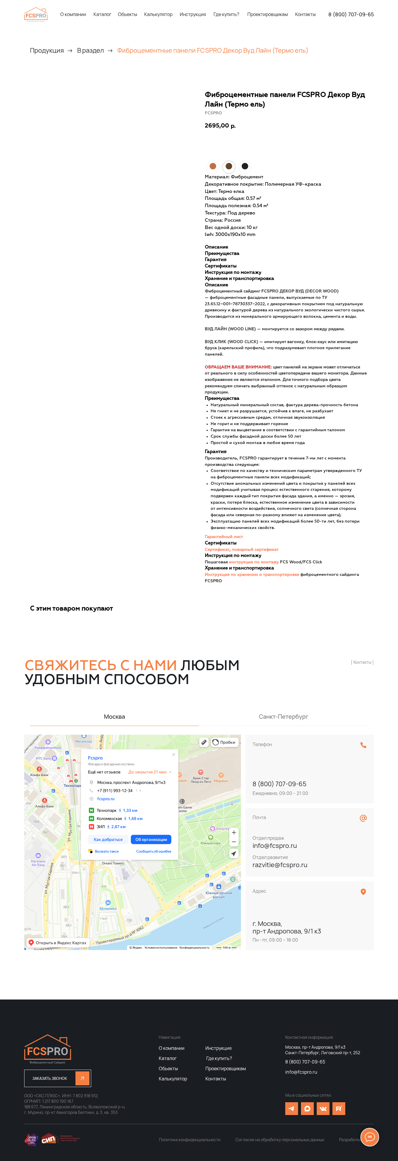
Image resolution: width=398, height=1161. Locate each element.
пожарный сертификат (255, 550)
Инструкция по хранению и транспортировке (252, 575)
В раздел (90, 50)
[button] (57, 1078)
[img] (35, 14)
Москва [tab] (114, 716)
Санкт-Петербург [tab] (283, 716)
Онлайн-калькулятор (288, 144)
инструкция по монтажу (254, 562)
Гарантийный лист (224, 537)
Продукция (47, 50)
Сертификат (217, 550)
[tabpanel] (199, 842)
